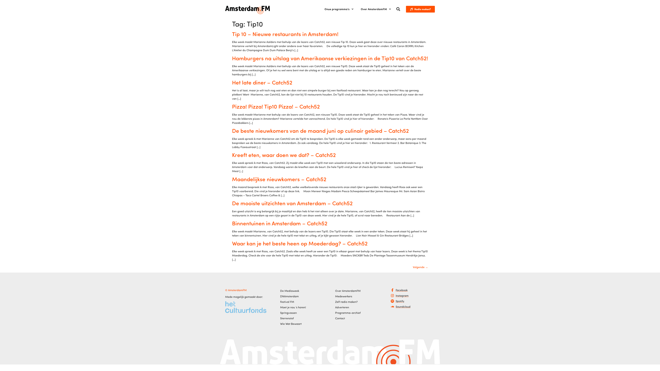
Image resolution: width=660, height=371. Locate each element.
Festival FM (287, 301)
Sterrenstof (287, 318)
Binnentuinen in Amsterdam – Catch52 (279, 223)
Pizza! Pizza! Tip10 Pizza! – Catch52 (276, 106)
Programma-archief (348, 312)
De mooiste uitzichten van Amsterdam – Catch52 (292, 203)
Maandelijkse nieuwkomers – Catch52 (279, 179)
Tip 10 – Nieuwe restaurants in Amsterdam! (285, 33)
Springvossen (288, 312)
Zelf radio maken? (346, 301)
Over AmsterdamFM (374, 9)
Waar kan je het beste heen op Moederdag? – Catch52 (300, 243)
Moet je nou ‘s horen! (293, 307)
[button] (398, 9)
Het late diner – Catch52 (262, 82)
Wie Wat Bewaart (291, 323)
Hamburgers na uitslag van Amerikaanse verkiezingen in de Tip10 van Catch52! (330, 58)
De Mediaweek (289, 291)
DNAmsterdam (289, 296)
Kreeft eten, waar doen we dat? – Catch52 (284, 154)
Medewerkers (343, 296)
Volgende (420, 267)
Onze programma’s (336, 9)
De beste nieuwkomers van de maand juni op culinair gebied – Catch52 (320, 130)
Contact (340, 318)
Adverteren (342, 307)
